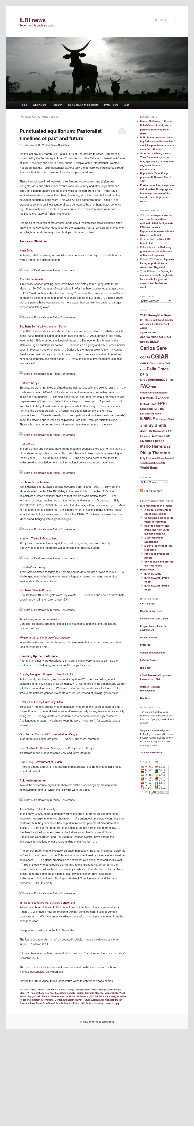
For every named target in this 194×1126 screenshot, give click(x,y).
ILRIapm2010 (146, 409)
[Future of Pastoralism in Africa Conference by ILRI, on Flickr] (47, 270)
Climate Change (65, 989)
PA (28, 993)
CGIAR (160, 356)
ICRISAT (144, 404)
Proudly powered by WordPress (97, 1021)
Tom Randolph (148, 463)
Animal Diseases (47, 989)
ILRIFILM (148, 418)
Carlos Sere (153, 348)
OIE (169, 446)
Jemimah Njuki (165, 419)
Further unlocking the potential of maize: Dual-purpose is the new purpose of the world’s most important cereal (157, 193)
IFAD (153, 404)
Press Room (111, 104)
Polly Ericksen (148, 458)
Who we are (39, 104)
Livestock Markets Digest (154, 618)
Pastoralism (37, 993)
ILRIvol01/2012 (152, 573)
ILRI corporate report (150, 413)
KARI (168, 431)
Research (57, 104)
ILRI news (33, 20)
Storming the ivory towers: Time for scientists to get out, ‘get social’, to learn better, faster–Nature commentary (157, 161)
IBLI (157, 397)
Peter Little (79, 1003)
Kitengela (145, 436)
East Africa (91, 989)
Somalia (71, 993)
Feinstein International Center (46, 999)
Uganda (99, 993)
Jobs (126, 104)
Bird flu (144, 342)
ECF (172, 380)
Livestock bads (160, 436)
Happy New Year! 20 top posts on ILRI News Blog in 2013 (156, 177)
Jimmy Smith (153, 425)
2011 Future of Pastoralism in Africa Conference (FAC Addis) (69, 996)
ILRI (110, 989)
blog (110, 981)
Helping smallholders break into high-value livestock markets (157, 529)
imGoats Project (149, 660)
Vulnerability (111, 993)
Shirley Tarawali (165, 458)
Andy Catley (109, 996)
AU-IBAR (165, 337)
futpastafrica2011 (72, 999)
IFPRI (161, 403)
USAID (160, 463)
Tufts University (94, 1003)
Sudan (80, 993)
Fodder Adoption (149, 637)
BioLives (145, 698)
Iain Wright (147, 397)
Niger (22, 993)
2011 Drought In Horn (155, 315)
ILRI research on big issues (83, 104)
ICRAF (165, 397)
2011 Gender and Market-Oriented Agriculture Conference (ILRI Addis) (156, 323)
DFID (144, 374)
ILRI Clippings (147, 603)
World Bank (149, 467)
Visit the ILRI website (151, 752)
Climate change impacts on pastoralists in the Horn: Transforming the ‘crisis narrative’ (72, 953)
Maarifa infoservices (151, 611)
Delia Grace (158, 369)
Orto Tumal (49, 1003)
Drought (79, 989)
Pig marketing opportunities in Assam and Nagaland (157, 263)
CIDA (143, 369)
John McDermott (152, 431)
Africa (33, 989)
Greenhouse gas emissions (153, 392)
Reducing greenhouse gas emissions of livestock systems (156, 251)
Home (23, 104)
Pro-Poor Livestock (55, 993)
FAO (145, 386)
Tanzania (89, 993)
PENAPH (145, 645)
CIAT (167, 363)
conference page (93, 981)
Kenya (117, 989)
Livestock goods (152, 440)
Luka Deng (36, 1003)
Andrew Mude (149, 337)
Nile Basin (145, 667)
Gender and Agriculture (152, 652)
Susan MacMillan (60, 145)
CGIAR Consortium (152, 363)
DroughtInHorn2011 (154, 379)
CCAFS (145, 357)
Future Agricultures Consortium (101, 999)
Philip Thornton (155, 452)
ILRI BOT (160, 409)
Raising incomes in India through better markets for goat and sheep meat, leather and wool (156, 279)
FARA (153, 387)
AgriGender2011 (148, 332)
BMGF (154, 341)
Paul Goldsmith (64, 1003)
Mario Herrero (153, 446)
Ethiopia (103, 989)
